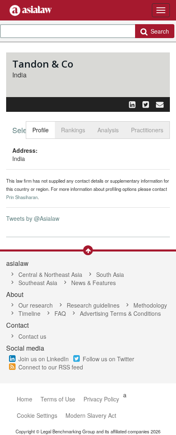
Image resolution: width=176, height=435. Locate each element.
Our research (35, 305)
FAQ (60, 313)
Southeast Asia (37, 283)
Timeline (29, 313)
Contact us (32, 336)
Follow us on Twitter (108, 359)
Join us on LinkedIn (43, 359)
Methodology (150, 305)
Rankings (73, 130)
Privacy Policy (101, 399)
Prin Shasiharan (22, 197)
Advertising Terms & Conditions (120, 313)
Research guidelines (93, 305)
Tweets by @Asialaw (32, 218)
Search (158, 31)
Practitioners (147, 130)
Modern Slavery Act (90, 415)
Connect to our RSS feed (50, 367)
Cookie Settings (37, 415)
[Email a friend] (160, 104)
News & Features (93, 283)
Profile (40, 130)
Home (24, 399)
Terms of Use (58, 399)
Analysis (108, 130)
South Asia (110, 274)
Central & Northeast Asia (50, 274)
